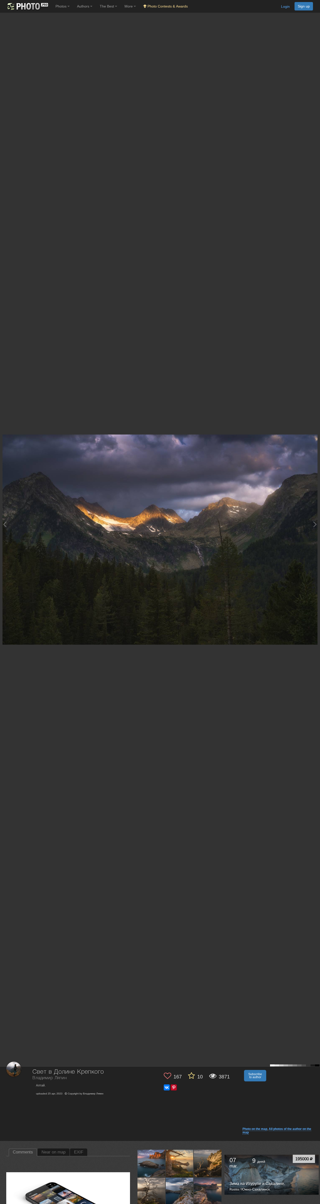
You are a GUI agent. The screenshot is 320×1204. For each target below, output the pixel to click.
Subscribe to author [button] (255, 1075)
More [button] (129, 6)
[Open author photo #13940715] (152, 1163)
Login (285, 6)
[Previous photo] (4, 524)
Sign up (304, 6)
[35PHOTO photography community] (27, 6)
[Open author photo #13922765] (208, 1163)
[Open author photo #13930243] (180, 1163)
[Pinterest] (174, 1087)
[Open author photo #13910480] (208, 1191)
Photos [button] (62, 6)
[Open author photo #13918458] (152, 1191)
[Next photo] (315, 524)
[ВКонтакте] (167, 1087)
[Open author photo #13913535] (180, 1191)
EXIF (78, 1152)
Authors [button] (83, 6)
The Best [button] (107, 6)
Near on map (54, 1152)
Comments (23, 1152)
